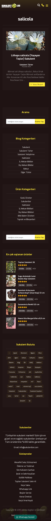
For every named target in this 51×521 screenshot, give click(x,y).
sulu (9, 396)
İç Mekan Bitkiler (26, 161)
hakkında (14, 377)
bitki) (31, 363)
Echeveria (22, 372)
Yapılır (30, 396)
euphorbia (38, 372)
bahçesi (32, 358)
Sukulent (26, 147)
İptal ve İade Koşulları (25, 474)
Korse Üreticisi (26, 496)
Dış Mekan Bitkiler (26, 165)
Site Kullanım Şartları (25, 470)
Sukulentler (26, 201)
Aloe (40, 353)
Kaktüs (28, 377)
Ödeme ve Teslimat (25, 466)
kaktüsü (37, 377)
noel (18, 386)
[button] (47, 5)
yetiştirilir (39, 396)
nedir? (11, 386)
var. (23, 396)
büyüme (20, 367)
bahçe (24, 358)
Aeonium (24, 353)
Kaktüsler (26, 158)
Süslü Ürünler (26, 198)
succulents (38, 386)
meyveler (24, 382)
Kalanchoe (13, 382)
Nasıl (39, 382)
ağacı (16, 358)
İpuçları (22, 401)
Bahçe (26, 168)
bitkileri (39, 363)
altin (9, 358)
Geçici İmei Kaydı (26, 500)
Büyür (29, 367)
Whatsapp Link (25, 489)
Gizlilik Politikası (25, 477)
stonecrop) (27, 386)
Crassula (12, 372)
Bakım (41, 358)
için (21, 377)
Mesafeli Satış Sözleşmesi (25, 462)
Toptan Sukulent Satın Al (25, 481)
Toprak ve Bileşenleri (26, 219)
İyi (29, 401)
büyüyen (38, 367)
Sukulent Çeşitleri (36, 391)
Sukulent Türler (26, 65)
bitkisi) (12, 367)
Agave (33, 353)
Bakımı (11, 363)
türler (17, 396)
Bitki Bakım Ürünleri (26, 216)
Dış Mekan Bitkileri (26, 212)
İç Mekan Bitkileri (26, 208)
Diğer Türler (26, 172)
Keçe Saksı (25, 485)
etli (30, 372)
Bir (25, 363)
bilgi (18, 363)
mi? (32, 382)
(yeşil (15, 353)
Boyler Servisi (25, 493)
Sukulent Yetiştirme (26, 154)
